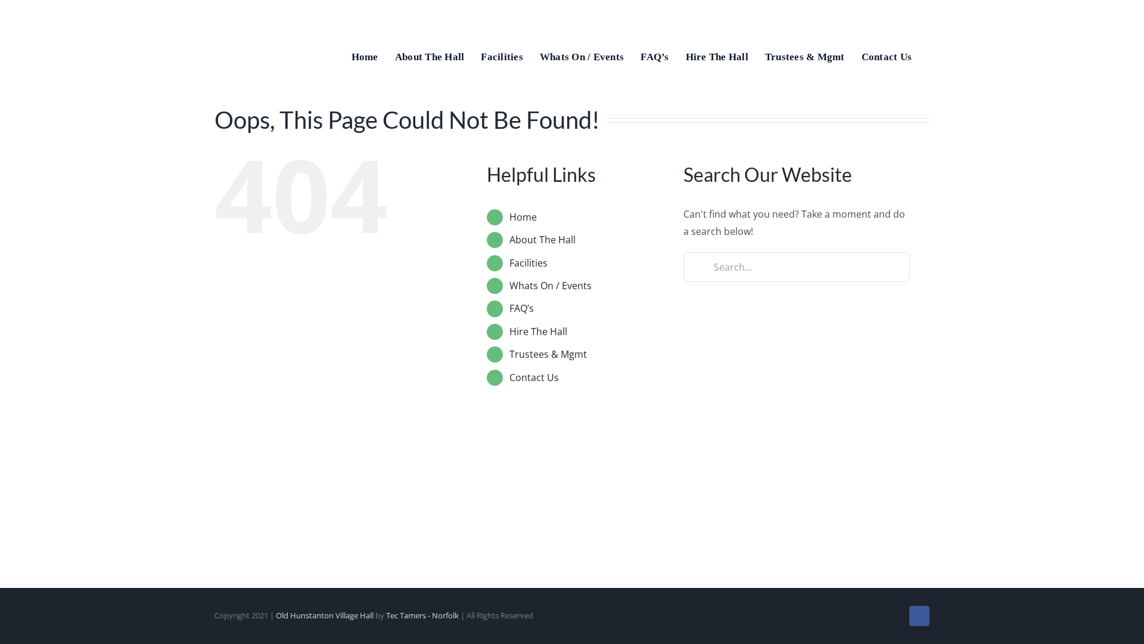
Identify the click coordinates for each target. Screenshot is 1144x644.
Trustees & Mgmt (548, 354)
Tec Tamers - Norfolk (422, 615)
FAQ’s (521, 308)
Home (523, 217)
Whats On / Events (550, 285)
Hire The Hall (538, 331)
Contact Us (534, 377)
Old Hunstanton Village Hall (325, 615)
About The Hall (542, 239)
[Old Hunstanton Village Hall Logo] (256, 10)
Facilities (528, 263)
